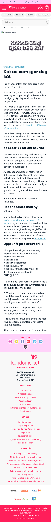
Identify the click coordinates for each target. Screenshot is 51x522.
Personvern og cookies (25, 397)
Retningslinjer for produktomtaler (25, 408)
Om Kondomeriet (25, 422)
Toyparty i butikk (25, 436)
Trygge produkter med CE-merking (25, 439)
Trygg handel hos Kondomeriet (25, 429)
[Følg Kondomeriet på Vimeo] (34, 343)
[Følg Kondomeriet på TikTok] (25, 348)
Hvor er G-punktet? (25, 474)
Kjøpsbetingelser (25, 394)
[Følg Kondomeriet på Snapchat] (16, 343)
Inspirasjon (19, 67)
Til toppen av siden (25, 519)
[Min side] (40, 7)
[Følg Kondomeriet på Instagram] (10, 343)
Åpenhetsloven (25, 401)
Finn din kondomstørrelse (25, 467)
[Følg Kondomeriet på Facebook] (22, 343)
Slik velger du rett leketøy (25, 453)
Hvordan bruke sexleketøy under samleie (25, 481)
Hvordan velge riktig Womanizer (25, 478)
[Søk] (46, 22)
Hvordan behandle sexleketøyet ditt (25, 460)
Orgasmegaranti (25, 425)
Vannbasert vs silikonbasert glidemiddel (25, 464)
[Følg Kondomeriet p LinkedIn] (40, 343)
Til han (19, 15)
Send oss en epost (25, 367)
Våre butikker (25, 390)
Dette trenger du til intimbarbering (25, 471)
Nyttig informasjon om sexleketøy (25, 457)
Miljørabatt (26, 432)
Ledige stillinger (25, 443)
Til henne (7, 15)
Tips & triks (9, 67)
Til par (30, 15)
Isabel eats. (40, 238)
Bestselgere (43, 15)
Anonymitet (35, 2)
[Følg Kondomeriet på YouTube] (28, 343)
